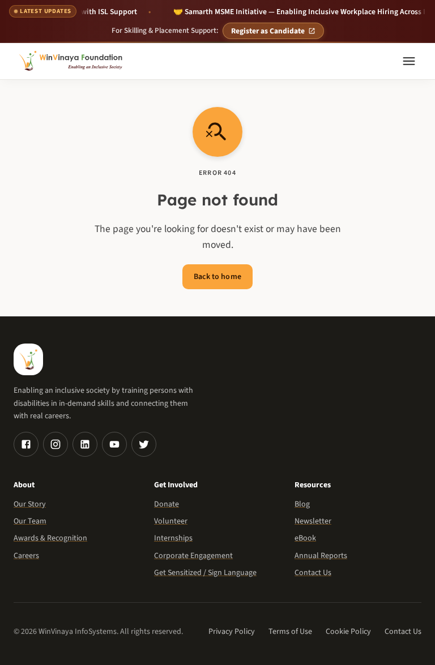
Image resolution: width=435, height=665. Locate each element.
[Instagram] (55, 444)
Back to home (217, 276)
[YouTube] (114, 444)
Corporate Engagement (193, 555)
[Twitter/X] (143, 444)
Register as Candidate (268, 30)
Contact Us (313, 572)
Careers (26, 555)
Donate (166, 504)
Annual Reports (321, 555)
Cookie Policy (348, 631)
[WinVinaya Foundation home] (72, 61)
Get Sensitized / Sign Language (205, 572)
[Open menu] (408, 61)
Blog (302, 504)
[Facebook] (26, 444)
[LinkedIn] (84, 444)
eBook (305, 538)
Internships (173, 538)
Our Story (30, 504)
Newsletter (313, 521)
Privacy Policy (231, 631)
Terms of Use (290, 631)
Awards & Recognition (50, 538)
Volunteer (170, 521)
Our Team (30, 521)
